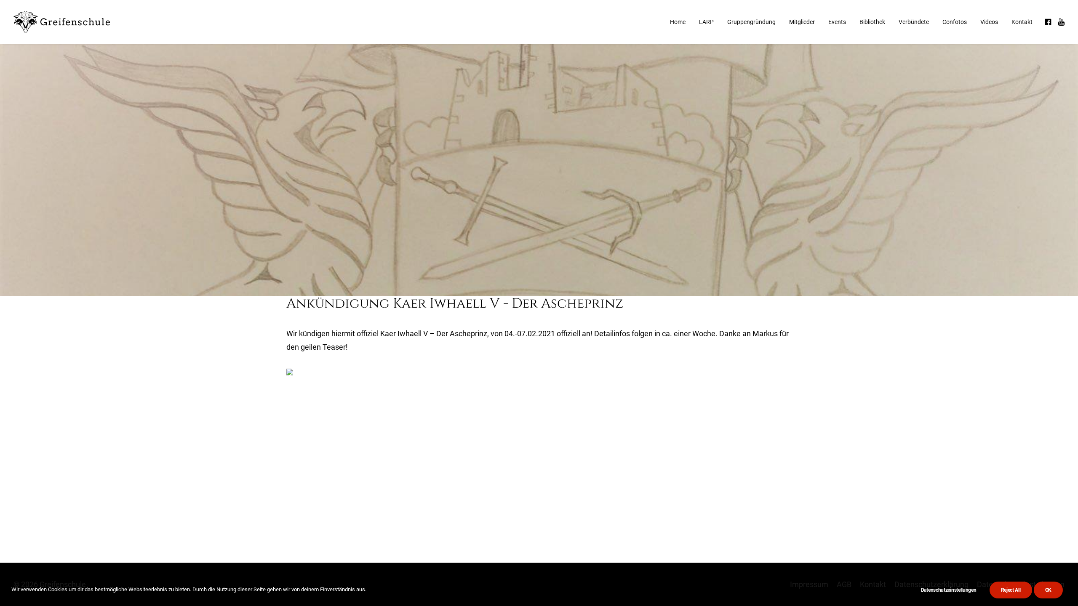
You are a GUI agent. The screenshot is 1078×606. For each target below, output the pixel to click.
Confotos (954, 22)
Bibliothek (872, 22)
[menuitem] (677, 22)
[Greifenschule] (62, 21)
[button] (1048, 22)
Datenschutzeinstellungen (949, 590)
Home (678, 22)
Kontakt (1022, 22)
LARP (706, 22)
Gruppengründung (751, 22)
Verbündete (914, 22)
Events (837, 22)
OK (1048, 590)
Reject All (1011, 590)
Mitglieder (802, 22)
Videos (989, 22)
